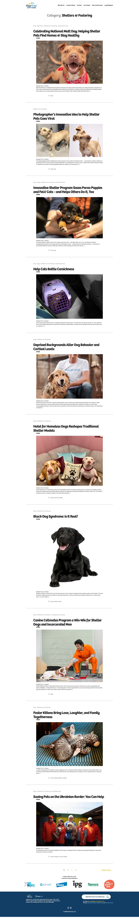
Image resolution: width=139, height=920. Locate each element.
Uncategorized (56, 791)
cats (52, 250)
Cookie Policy (100, 902)
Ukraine (65, 856)
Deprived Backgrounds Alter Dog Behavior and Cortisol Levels (66, 346)
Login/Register (108, 5)
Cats (34, 182)
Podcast (79, 5)
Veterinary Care (63, 26)
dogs (52, 95)
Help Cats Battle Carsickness (53, 268)
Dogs (35, 26)
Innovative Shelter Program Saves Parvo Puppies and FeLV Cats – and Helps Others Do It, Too (67, 189)
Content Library (70, 5)
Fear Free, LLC (72, 911)
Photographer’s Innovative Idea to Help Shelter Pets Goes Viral (66, 116)
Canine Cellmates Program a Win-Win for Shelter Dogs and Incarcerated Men (67, 622)
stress (60, 601)
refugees (56, 856)
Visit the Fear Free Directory (95, 897)
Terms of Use (109, 902)
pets (55, 169)
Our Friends (86, 5)
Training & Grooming (58, 615)
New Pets (40, 26)
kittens (60, 778)
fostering (55, 778)
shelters (56, 601)
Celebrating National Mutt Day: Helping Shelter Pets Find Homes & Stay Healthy (66, 33)
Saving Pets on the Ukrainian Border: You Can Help (68, 796)
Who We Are (61, 5)
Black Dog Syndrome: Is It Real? (55, 516)
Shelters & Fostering (50, 26)
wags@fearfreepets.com (97, 901)
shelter (61, 497)
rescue (61, 856)
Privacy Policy (91, 902)
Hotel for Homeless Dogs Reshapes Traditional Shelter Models (66, 428)
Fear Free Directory (97, 5)
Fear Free (56, 497)
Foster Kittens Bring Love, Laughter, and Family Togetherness (66, 714)
